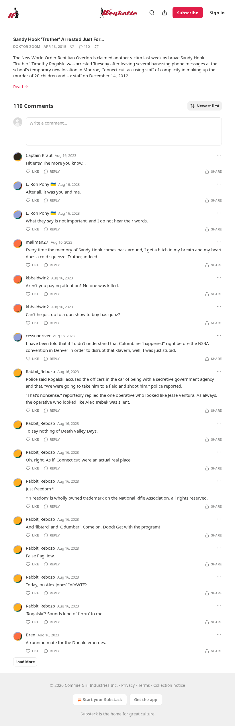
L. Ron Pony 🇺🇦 (41, 184)
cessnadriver (38, 335)
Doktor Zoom (26, 46)
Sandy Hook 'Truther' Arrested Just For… (58, 39)
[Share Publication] (164, 12)
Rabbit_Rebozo (40, 371)
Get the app (145, 699)
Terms (144, 685)
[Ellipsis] (219, 155)
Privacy (128, 685)
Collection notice (169, 685)
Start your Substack (102, 699)
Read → (20, 86)
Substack (89, 714)
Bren (30, 635)
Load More (25, 661)
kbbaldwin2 (37, 278)
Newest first (208, 105)
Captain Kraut (39, 155)
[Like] (72, 46)
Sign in (217, 12)
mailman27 (37, 242)
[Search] (152, 12)
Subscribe (187, 12)
